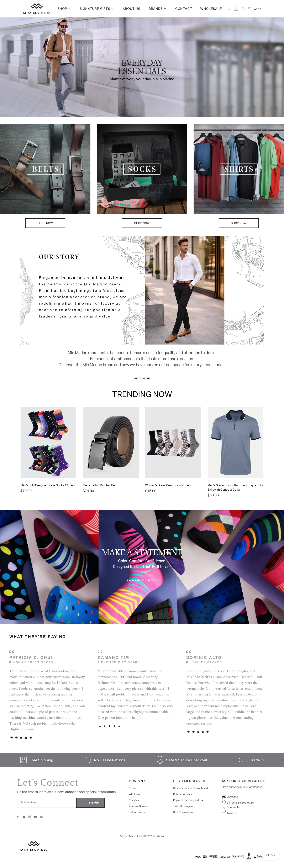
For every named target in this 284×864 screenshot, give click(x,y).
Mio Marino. (158, 836)
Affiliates (134, 800)
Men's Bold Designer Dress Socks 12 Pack (47, 485)
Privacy (123, 836)
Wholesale (135, 794)
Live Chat (232, 796)
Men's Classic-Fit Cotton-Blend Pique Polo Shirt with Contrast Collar (235, 487)
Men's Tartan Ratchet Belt (99, 485)
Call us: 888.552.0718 (240, 802)
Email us (232, 813)
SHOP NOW (45, 223)
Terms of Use (136, 836)
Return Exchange (183, 794)
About (132, 788)
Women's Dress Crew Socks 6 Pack (168, 485)
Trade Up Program (183, 806)
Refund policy (137, 812)
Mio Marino (36, 8)
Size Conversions (183, 812)
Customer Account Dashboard (190, 788)
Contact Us (234, 807)
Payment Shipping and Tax (188, 800)
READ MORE (142, 378)
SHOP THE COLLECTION (142, 580)
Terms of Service (138, 806)
